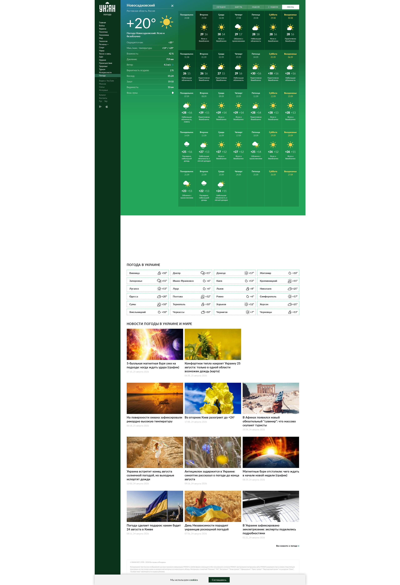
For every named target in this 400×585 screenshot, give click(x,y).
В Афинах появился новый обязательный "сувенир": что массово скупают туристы (269, 421)
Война (102, 25)
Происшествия (105, 63)
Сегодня (221, 7)
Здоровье (103, 66)
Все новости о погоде (286, 546)
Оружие (102, 60)
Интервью (103, 90)
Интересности (105, 72)
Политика (103, 32)
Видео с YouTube (106, 80)
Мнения (102, 84)
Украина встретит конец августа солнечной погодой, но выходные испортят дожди (150, 475)
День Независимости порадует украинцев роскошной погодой (207, 527)
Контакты (103, 98)
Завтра (238, 7)
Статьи (102, 87)
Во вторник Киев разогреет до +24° (210, 417)
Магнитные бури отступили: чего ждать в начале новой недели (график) (271, 473)
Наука (101, 50)
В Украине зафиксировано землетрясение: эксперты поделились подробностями (269, 529)
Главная (102, 22)
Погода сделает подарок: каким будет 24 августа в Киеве (154, 527)
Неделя (256, 7)
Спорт (101, 47)
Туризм (102, 69)
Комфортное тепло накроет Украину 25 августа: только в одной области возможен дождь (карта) (212, 367)
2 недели (273, 7)
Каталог (102, 95)
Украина (102, 28)
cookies (193, 579)
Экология (103, 41)
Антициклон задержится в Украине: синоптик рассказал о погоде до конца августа (212, 475)
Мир (101, 38)
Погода (102, 75)
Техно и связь (105, 53)
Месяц (290, 7)
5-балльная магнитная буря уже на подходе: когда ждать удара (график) (153, 365)
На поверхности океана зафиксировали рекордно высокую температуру (154, 419)
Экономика (104, 35)
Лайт (101, 57)
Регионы (103, 44)
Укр (105, 101)
